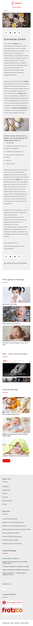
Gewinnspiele (16, 7)
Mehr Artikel (6, 460)
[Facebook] (6, 33)
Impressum (5, 623)
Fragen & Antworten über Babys (12, 543)
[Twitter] (10, 33)
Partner (4, 504)
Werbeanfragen (7, 501)
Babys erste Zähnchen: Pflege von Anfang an (15, 570)
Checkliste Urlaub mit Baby (10, 540)
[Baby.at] (16, 2)
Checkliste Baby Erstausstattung (12, 536)
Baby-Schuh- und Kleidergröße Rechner (14, 526)
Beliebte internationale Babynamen (13, 522)
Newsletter (5, 486)
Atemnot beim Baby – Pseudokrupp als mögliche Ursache (14, 573)
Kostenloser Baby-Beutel (9, 519)
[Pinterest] (15, 33)
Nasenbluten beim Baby (9, 304)
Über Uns (5, 497)
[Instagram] (19, 33)
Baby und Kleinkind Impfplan (11, 533)
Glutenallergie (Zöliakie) (15, 39)
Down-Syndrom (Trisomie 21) (11, 323)
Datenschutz (25, 623)
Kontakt (4, 493)
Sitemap (17, 623)
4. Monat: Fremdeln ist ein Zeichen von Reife (15, 456)
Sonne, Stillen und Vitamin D (11, 414)
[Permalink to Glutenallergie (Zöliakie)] (16, 27)
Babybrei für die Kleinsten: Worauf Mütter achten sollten (15, 435)
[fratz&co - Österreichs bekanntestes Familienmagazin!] (12, 614)
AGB (12, 623)
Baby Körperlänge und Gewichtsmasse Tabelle (16, 529)
